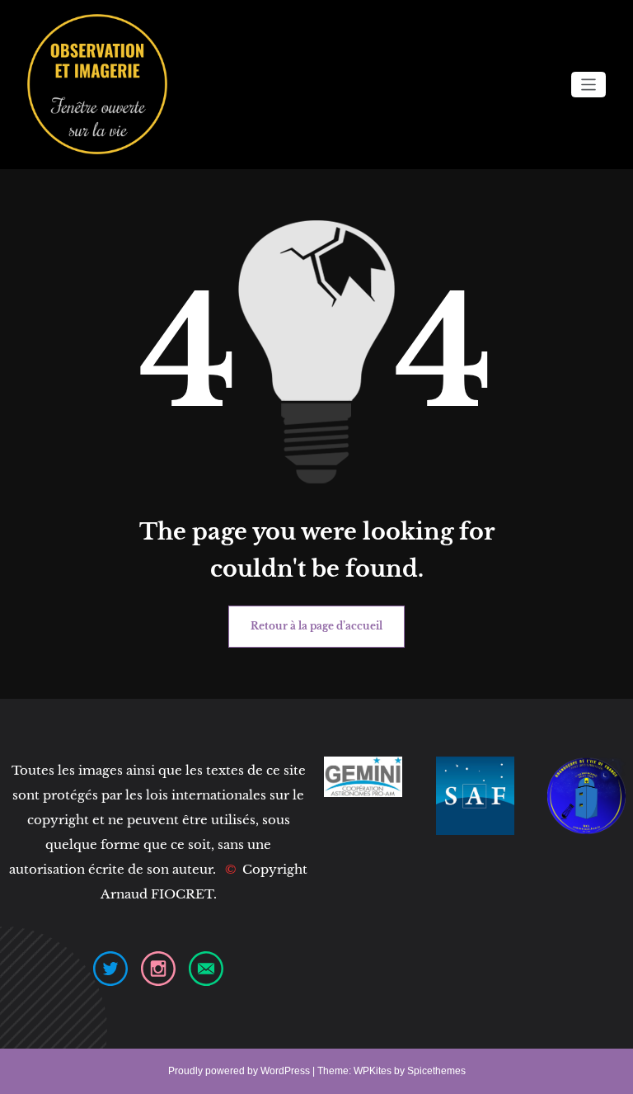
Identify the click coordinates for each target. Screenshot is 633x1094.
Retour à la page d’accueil (316, 626)
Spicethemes (436, 1071)
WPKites (374, 1071)
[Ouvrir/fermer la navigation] (589, 84)
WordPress (285, 1071)
